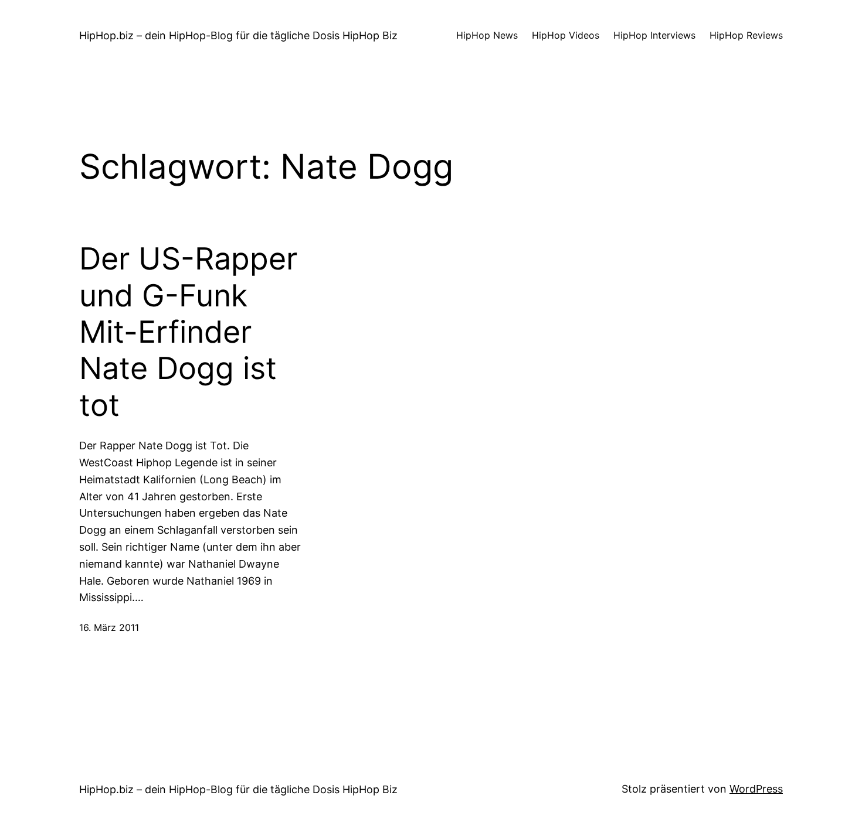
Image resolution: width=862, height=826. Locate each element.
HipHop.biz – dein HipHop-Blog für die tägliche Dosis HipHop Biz (238, 35)
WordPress (756, 789)
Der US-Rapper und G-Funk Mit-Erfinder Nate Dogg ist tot (188, 332)
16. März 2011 (109, 627)
